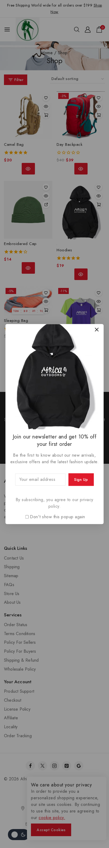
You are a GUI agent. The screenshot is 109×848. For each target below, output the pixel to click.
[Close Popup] (97, 329)
